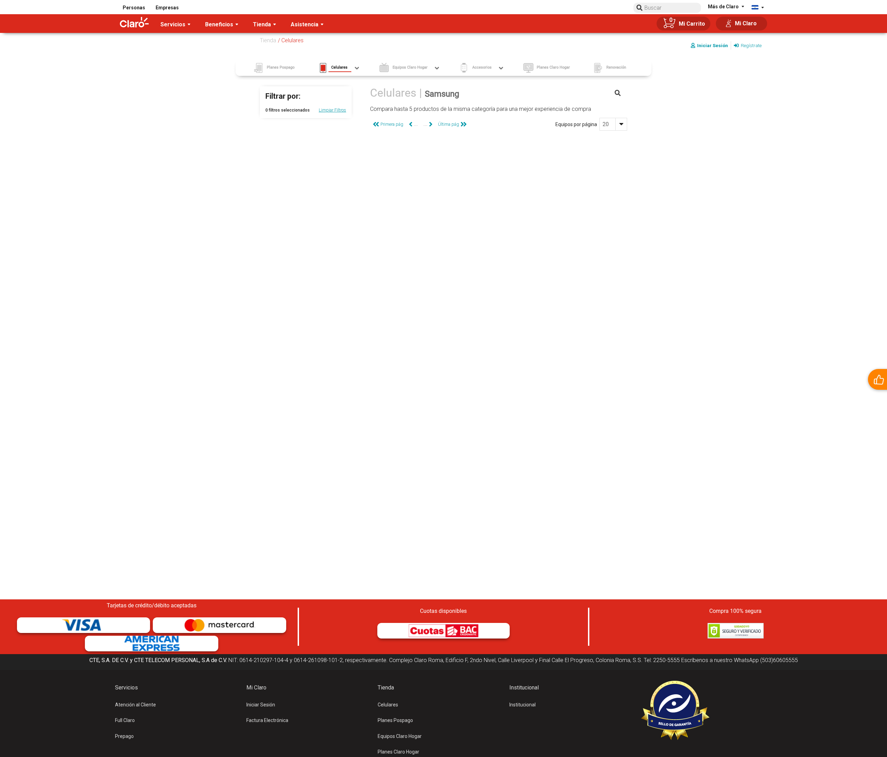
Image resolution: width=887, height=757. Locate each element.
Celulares (388, 704)
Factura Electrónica (267, 720)
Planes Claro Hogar (398, 752)
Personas (134, 7)
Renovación (616, 67)
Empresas (167, 7)
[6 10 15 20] (613, 124)
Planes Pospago (395, 720)
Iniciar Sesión (260, 704)
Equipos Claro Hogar (400, 736)
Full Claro (125, 720)
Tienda (268, 40)
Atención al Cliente (135, 704)
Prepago (124, 736)
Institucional (522, 704)
